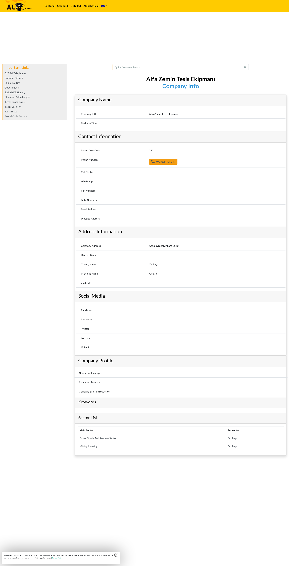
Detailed (76, 5)
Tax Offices (11, 111)
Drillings (232, 438)
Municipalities (12, 82)
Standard (62, 5)
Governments (12, 87)
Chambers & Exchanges (17, 97)
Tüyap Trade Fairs (15, 101)
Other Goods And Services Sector (98, 438)
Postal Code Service (16, 116)
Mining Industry (88, 446)
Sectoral (50, 5)
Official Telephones (15, 73)
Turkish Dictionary (15, 92)
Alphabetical (91, 5)
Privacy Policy (57, 558)
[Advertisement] (144, 38)
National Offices (14, 77)
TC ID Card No (13, 106)
